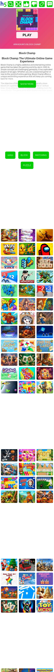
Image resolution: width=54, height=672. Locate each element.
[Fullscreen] (18, 4)
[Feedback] (50, 4)
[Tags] (42, 4)
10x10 (10, 155)
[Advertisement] (27, 120)
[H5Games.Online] (3, 4)
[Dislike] (34, 4)
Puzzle (27, 165)
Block (24, 155)
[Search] (11, 4)
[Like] (26, 4)
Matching (41, 155)
